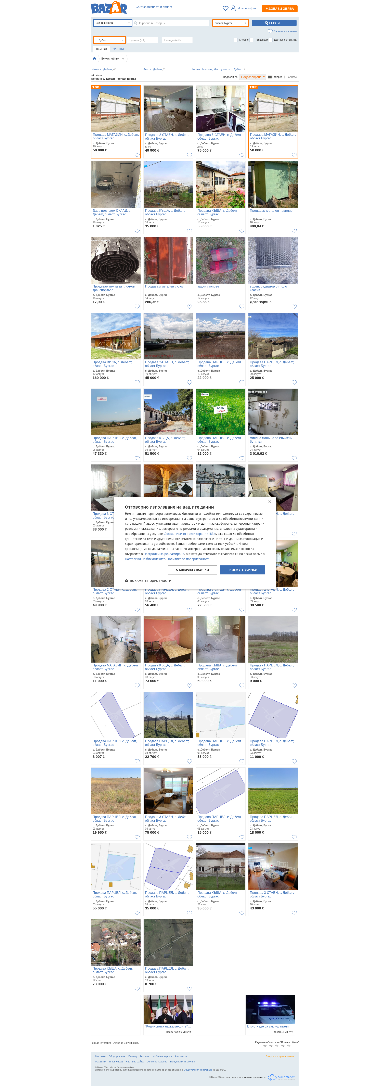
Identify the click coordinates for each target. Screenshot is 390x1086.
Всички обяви (110, 58)
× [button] (269, 501)
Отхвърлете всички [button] (192, 570)
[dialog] (195, 543)
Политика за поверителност (188, 559)
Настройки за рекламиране (164, 554)
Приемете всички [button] (242, 570)
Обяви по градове (157, 1061)
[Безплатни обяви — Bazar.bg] (109, 8)
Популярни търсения (182, 1061)
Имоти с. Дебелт (104, 69)
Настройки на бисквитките (145, 559)
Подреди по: (230, 76)
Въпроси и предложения (280, 1056)
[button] (148, 580)
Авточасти (181, 1056)
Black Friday (116, 1061)
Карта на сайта (135, 1061)
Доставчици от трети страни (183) (189, 534)
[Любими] (226, 8)
